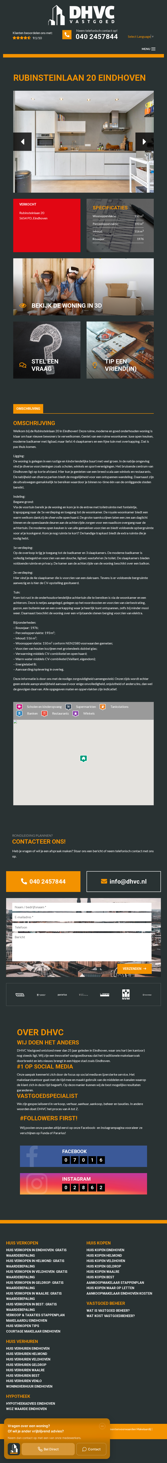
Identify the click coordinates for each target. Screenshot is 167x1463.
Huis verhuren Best (23, 1376)
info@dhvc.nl (127, 881)
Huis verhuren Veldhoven (28, 1359)
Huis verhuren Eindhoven (27, 1348)
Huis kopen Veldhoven (106, 1261)
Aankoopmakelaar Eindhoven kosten (119, 1293)
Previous (22, 142)
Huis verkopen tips (22, 1326)
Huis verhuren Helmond (26, 1354)
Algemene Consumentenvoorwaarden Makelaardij (119, 1429)
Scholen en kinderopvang (44, 706)
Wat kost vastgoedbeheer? (111, 1316)
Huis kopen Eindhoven (105, 1250)
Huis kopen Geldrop (104, 1266)
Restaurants (60, 713)
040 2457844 (97, 36)
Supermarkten (86, 706)
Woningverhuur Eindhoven (29, 1386)
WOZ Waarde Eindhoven (26, 1409)
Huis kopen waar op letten (110, 1288)
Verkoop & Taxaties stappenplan (35, 1315)
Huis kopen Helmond (104, 1255)
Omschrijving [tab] (28, 409)
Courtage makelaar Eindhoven (33, 1331)
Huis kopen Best (100, 1277)
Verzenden (132, 969)
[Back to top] (158, 8)
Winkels (89, 713)
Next (144, 142)
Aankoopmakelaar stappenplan (115, 1283)
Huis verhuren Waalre (25, 1370)
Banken (32, 713)
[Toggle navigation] (153, 49)
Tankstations (119, 706)
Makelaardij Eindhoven (26, 1321)
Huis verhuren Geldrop (26, 1365)
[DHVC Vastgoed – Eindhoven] (83, 16)
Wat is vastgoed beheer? (108, 1311)
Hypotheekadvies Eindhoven (30, 1404)
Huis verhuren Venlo (24, 1381)
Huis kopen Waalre (103, 1272)
